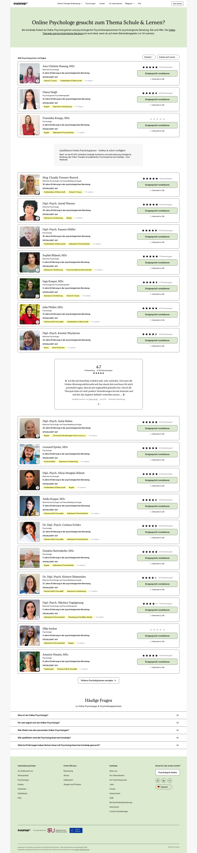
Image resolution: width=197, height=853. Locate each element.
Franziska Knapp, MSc (56, 118)
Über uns (113, 771)
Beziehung (68, 771)
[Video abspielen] (37, 81)
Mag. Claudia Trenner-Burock (60, 177)
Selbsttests (22, 793)
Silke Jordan (50, 628)
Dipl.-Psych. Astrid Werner (59, 203)
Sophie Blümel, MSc (55, 255)
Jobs (111, 784)
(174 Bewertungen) (166, 230)
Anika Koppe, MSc (54, 499)
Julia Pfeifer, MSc (53, 307)
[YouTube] (169, 780)
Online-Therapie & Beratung (68, 3)
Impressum (114, 807)
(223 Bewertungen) (165, 578)
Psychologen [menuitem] (91, 3)
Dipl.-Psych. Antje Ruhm (57, 421)
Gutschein (22, 789)
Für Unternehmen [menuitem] (115, 3)
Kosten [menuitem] (102, 3)
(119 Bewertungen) (166, 500)
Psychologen (23, 780)
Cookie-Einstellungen (118, 811)
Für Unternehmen (116, 775)
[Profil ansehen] (30, 73)
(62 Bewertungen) (166, 334)
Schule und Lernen (167, 57)
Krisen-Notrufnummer (82, 849)
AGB (111, 798)
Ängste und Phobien (72, 784)
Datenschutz (114, 793)
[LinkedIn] (163, 780)
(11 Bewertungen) (165, 256)
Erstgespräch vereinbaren (157, 73)
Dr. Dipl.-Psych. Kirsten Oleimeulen (64, 576)
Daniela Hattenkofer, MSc (58, 550)
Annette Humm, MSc (56, 654)
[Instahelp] (21, 3)
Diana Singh (50, 92)
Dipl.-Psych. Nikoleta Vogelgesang (63, 602)
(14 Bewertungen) (166, 67)
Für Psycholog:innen (118, 780)
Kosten (21, 784)
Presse (112, 789)
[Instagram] (157, 780)
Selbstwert (68, 780)
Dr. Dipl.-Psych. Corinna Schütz (62, 524)
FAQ (19, 798)
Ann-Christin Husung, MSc (59, 66)
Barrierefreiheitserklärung (120, 802)
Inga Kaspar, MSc (53, 281)
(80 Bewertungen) (166, 93)
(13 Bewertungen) (166, 474)
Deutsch (147, 57)
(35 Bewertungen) (166, 422)
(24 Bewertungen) (166, 448)
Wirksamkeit (23, 775)
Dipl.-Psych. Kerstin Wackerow (61, 333)
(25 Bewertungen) (166, 308)
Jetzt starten (177, 3)
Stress (66, 775)
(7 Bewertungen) (165, 282)
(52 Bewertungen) (166, 552)
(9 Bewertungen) (165, 205)
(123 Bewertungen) (166, 526)
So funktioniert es (25, 771)
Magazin (128, 3)
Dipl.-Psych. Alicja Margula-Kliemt (64, 473)
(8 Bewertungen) (165, 179)
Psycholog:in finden (167, 772)
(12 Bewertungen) (166, 655)
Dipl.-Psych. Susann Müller (59, 229)
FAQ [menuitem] (139, 3)
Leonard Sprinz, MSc (55, 447)
